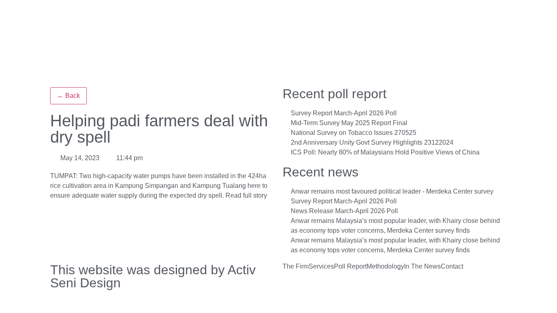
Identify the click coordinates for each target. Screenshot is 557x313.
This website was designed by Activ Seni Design (153, 276)
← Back (68, 95)
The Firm (296, 266)
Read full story (246, 195)
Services (321, 266)
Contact (452, 266)
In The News (422, 266)
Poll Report (350, 266)
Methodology (385, 266)
